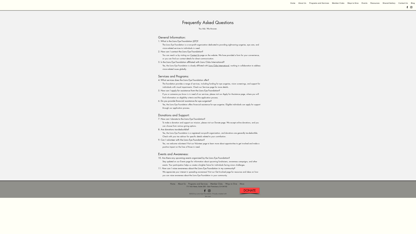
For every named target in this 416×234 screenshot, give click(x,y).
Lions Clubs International (219, 65)
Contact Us (195, 55)
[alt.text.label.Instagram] (411, 7)
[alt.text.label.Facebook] (407, 7)
